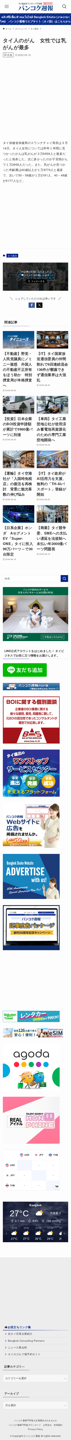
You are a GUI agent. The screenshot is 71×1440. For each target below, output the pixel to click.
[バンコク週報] (35, 6)
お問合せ (47, 1424)
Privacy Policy (35, 1429)
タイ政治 (12, 255)
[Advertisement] (35, 97)
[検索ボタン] (64, 6)
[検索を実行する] (64, 578)
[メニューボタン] (6, 6)
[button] (32, 305)
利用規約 (58, 1424)
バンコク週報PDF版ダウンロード (25, 1424)
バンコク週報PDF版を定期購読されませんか (35, 1420)
